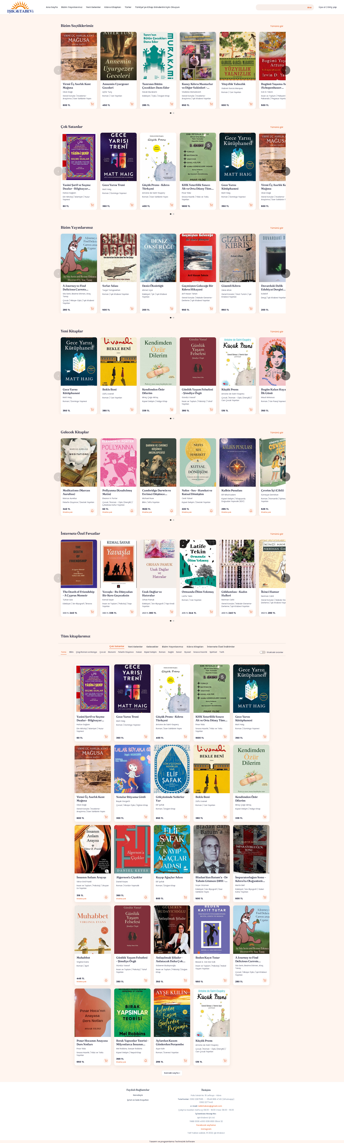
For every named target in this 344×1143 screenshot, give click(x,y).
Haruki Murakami (149, 92)
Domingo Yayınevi (118, 193)
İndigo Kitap (162, 401)
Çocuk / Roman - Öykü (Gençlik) (236, 397)
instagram (206, 1129)
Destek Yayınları (87, 502)
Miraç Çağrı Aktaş (150, 397)
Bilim (144, 502)
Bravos (89, 603)
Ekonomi (112, 652)
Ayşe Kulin (160, 1048)
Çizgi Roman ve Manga (86, 652)
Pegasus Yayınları (279, 98)
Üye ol (322, 7)
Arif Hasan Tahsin (189, 294)
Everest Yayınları (171, 1052)
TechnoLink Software (185, 1141)
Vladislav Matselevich (191, 92)
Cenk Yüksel (187, 498)
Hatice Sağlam (69, 193)
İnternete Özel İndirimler (221, 646)
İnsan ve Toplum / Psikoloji (193, 401)
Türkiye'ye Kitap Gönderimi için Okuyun (157, 7)
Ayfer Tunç (107, 92)
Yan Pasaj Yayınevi (277, 401)
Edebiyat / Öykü (149, 96)
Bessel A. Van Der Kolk (205, 962)
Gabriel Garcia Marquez (232, 88)
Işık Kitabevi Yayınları (202, 98)
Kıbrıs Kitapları (195, 646)
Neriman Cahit (227, 600)
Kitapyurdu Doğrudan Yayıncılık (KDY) (233, 500)
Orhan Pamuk (148, 600)
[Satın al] (92, 104)
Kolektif (264, 294)
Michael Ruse (148, 498)
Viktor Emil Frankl (84, 881)
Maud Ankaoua (268, 397)
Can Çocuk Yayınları (230, 400)
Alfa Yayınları (154, 502)
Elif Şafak (160, 805)
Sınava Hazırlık (188, 197)
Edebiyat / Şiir (148, 294)
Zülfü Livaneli (108, 394)
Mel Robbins (121, 1048)
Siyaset (187, 652)
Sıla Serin (67, 294)
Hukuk (139, 652)
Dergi (263, 297)
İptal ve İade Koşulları (138, 1100)
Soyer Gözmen (202, 885)
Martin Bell (240, 885)
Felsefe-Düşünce (70, 502)
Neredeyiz (138, 1095)
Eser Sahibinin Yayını (82, 98)
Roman (105, 96)
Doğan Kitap (164, 96)
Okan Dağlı (68, 92)
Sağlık (171, 652)
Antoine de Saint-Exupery (153, 193)
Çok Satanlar (116, 646)
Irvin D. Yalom (267, 92)
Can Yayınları (116, 96)
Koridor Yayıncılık (131, 885)
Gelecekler (152, 646)
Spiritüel (213, 652)
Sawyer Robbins (135, 1048)
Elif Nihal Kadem (228, 495)
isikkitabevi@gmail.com (210, 1106)
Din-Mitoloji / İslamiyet (73, 197)
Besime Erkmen (78, 294)
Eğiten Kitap (142, 805)
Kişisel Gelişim (148, 401)
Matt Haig (106, 189)
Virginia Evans (83, 962)
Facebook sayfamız (206, 1125)
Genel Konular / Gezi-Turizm (234, 294)
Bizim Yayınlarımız (172, 646)
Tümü (63, 652)
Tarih (221, 652)
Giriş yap (332, 7)
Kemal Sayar (108, 600)
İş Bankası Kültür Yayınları (113, 505)
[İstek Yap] (92, 511)
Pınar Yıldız (186, 193)
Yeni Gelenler (135, 646)
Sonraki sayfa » (172, 1072)
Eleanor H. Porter (109, 498)
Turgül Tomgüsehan (111, 290)
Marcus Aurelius (70, 498)
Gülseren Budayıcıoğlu (166, 965)
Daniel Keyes (122, 881)
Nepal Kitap (136, 1052)
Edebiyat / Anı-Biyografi (73, 603)
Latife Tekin (187, 596)
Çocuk (103, 652)
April (87, 966)
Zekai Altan (226, 290)
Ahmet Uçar (147, 290)
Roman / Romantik (269, 498)
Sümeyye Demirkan (269, 495)
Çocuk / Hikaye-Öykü (72, 300)
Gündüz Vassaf (189, 397)
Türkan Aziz (68, 600)
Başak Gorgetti (123, 801)
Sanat (179, 652)
